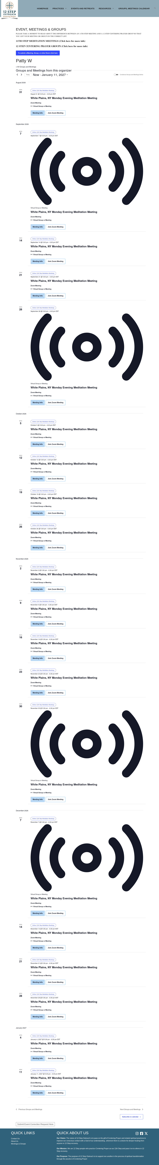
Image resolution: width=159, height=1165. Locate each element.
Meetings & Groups (18, 1144)
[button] (155, 8)
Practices (58, 8)
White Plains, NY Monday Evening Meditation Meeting (64, 98)
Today (28, 74)
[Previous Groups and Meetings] (17, 74)
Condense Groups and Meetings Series (131, 74)
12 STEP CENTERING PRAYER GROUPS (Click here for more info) (52, 46)
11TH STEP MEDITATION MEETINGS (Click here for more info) (50, 41)
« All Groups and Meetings (26, 67)
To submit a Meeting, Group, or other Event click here (38, 53)
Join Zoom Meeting (55, 113)
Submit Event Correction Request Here (35, 1124)
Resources (105, 8)
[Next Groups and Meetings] (21, 74)
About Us (14, 1141)
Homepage (42, 8)
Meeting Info (38, 113)
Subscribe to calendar (130, 1117)
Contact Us (15, 1139)
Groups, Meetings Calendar (134, 8)
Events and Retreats (82, 8)
